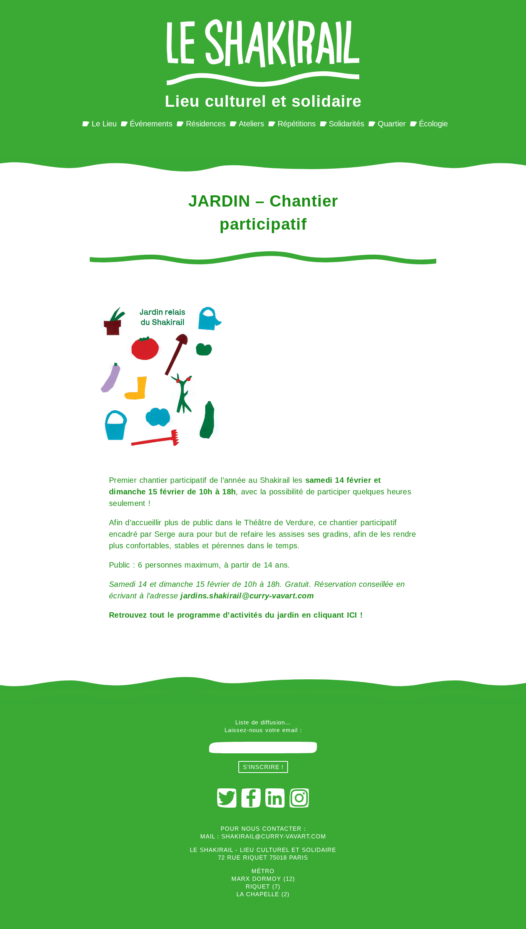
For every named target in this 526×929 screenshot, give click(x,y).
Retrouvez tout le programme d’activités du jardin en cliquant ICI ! (236, 615)
